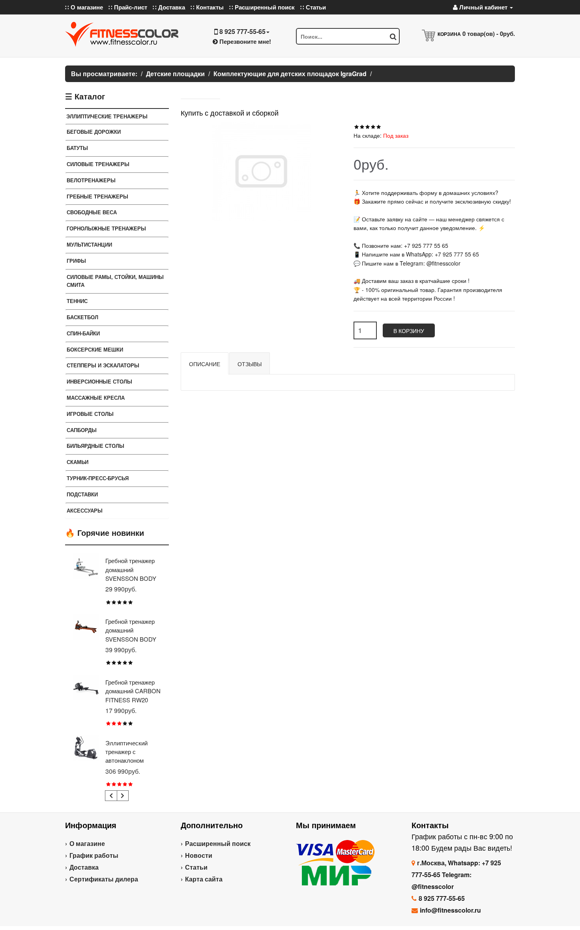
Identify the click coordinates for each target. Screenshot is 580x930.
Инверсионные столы (99, 381)
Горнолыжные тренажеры (106, 228)
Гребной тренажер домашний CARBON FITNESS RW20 (133, 691)
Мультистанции (89, 244)
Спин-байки (83, 333)
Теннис (77, 301)
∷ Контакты (207, 7)
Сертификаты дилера (103, 878)
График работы (93, 855)
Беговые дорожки (94, 131)
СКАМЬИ (77, 462)
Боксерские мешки (95, 349)
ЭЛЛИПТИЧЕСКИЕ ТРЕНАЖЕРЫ (107, 116)
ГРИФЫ (76, 260)
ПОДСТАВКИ (82, 494)
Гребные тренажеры (97, 196)
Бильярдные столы (95, 445)
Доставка (84, 867)
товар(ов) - (488, 33)
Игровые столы (90, 413)
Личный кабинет (483, 7)
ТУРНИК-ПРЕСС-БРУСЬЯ (98, 478)
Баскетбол (82, 317)
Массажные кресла (96, 397)
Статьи (196, 867)
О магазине (87, 843)
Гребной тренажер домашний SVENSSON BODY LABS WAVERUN (130, 634)
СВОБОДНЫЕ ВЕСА (92, 212)
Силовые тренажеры (98, 164)
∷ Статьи (313, 7)
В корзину (408, 331)
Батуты (77, 148)
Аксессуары (85, 510)
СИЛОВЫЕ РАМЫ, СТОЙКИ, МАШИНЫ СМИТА (115, 281)
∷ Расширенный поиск (262, 7)
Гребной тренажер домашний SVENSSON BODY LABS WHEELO (130, 573)
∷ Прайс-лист (128, 7)
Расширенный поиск (218, 843)
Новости (198, 855)
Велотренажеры (91, 180)
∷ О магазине (84, 7)
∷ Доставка (169, 7)
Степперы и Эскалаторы (103, 365)
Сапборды (82, 430)
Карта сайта (204, 878)
